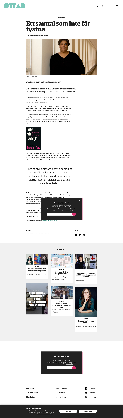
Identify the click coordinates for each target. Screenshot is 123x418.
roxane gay (46, 233)
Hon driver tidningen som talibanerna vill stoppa (37, 299)
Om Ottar (30, 389)
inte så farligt (29, 233)
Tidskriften (32, 393)
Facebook (92, 389)
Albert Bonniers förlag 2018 (50, 220)
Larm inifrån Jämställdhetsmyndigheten (61, 305)
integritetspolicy (69, 363)
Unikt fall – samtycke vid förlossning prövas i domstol (86, 275)
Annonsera (60, 393)
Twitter (92, 393)
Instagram (93, 397)
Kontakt (30, 397)
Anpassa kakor (88, 411)
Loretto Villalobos (38, 233)
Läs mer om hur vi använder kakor (45, 414)
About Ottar (61, 397)
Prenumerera (107, 6)
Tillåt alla (68, 411)
